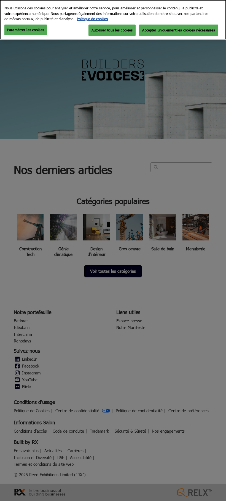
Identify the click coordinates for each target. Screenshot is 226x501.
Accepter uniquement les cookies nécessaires (178, 30)
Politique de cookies (92, 19)
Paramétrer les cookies (25, 30)
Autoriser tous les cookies (112, 30)
